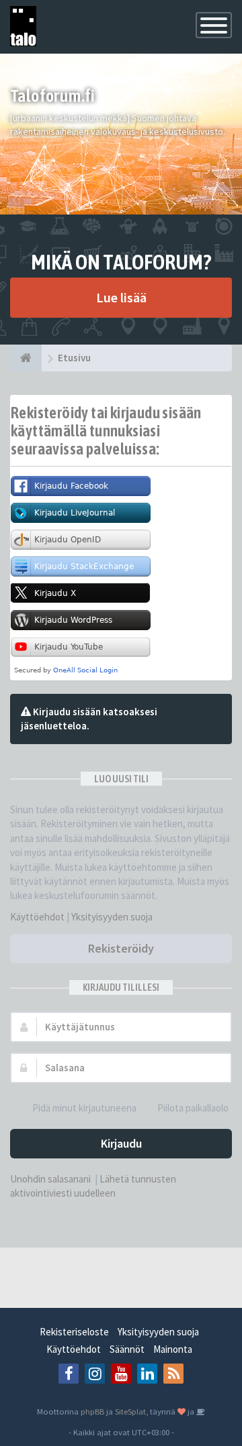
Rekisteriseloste (74, 1331)
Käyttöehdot (37, 916)
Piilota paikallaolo (193, 1107)
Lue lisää (121, 297)
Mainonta (172, 1349)
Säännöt (127, 1349)
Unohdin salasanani (50, 1178)
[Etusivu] (26, 358)
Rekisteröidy (121, 948)
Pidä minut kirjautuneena (84, 1107)
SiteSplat (130, 1411)
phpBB (92, 1411)
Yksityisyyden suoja (112, 916)
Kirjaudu (121, 1143)
